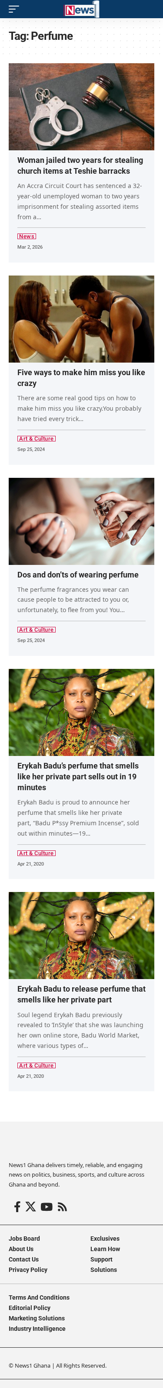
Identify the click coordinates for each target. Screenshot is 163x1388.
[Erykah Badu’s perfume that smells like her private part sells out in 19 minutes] (81, 712)
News (26, 236)
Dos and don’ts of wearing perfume (78, 574)
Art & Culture (36, 438)
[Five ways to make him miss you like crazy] (81, 319)
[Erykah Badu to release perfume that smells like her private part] (81, 935)
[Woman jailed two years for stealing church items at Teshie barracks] (81, 106)
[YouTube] (46, 1207)
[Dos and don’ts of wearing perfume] (81, 521)
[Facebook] (17, 1207)
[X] (30, 1207)
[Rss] (62, 1207)
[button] (16, 9)
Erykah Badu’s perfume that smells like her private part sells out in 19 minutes (78, 776)
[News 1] (81, 9)
